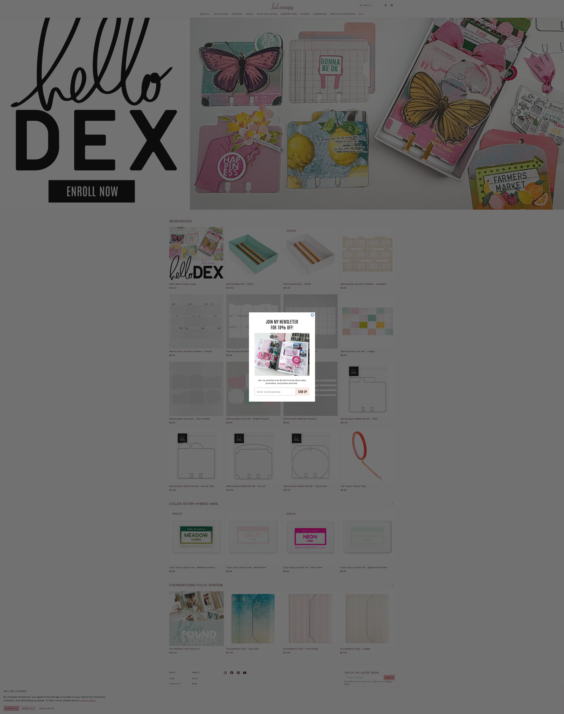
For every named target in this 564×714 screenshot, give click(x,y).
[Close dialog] (312, 315)
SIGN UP (302, 391)
